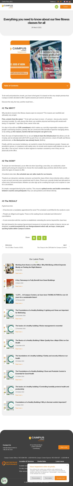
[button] (53, 1)
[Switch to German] (69, 1)
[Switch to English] (67, 1)
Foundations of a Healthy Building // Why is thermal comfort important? (41, 402)
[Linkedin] (58, 1)
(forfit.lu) (42, 140)
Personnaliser (36, 478)
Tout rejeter (48, 478)
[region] (48, 473)
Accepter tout (61, 478)
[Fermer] (67, 465)
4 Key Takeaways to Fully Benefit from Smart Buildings (35, 280)
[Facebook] (61, 1)
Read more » (19, 273)
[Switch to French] (64, 1)
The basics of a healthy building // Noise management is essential (38, 326)
